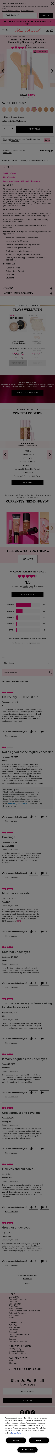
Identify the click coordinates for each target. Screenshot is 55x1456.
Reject (16, 1440)
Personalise (27, 1450)
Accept (39, 1440)
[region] (27, 1435)
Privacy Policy (16, 1433)
